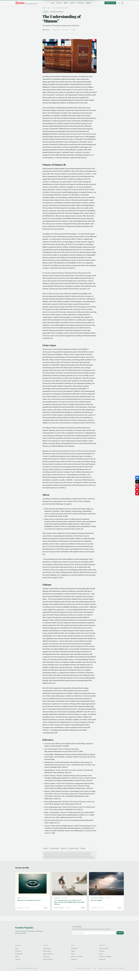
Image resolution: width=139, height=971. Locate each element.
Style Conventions (119, 968)
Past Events (18, 951)
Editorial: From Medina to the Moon (29, 900)
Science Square (47, 948)
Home (52, 3)
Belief (65, 3)
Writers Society (109, 968)
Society (72, 3)
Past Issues (81, 3)
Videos (17, 956)
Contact (95, 968)
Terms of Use (78, 968)
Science (59, 3)
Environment (46, 956)
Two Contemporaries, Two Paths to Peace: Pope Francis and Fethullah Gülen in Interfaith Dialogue (69, 902)
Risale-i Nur (63, 848)
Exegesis (45, 848)
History (101, 954)
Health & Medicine (48, 959)
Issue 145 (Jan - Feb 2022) (57, 11)
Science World (47, 951)
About (16, 948)
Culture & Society (104, 948)
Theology (83, 848)
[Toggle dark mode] (122, 2)
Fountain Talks (19, 954)
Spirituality (74, 959)
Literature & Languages (105, 956)
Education (101, 951)
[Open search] (118, 2)
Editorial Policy (87, 968)
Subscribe (88, 3)
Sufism (73, 954)
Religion (73, 951)
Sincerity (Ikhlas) (96, 900)
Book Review (102, 959)
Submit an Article (110, 2)
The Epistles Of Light (73, 848)
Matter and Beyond (48, 954)
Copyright (100, 968)
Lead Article (74, 948)
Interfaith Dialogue (54, 848)
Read (45, 907)
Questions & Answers (76, 956)
